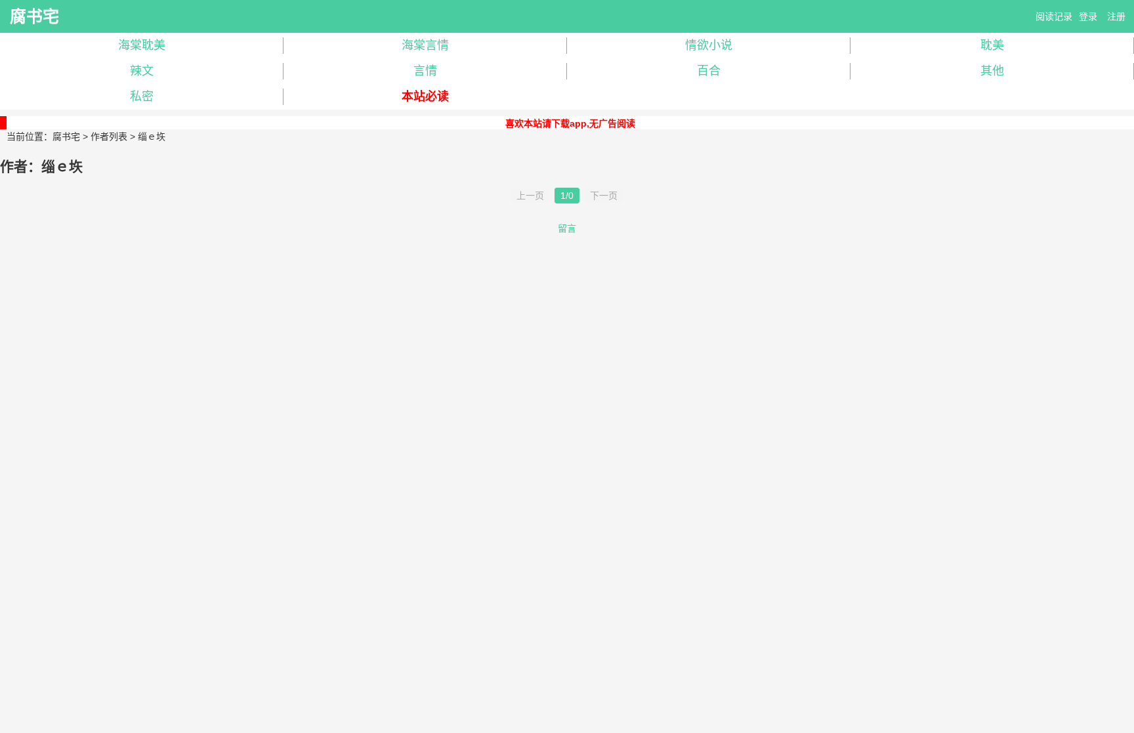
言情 (425, 70)
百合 (709, 70)
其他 (992, 70)
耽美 (992, 45)
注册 (1116, 16)
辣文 (142, 70)
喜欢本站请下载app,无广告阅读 (570, 123)
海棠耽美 (141, 45)
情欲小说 (708, 45)
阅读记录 (1054, 16)
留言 (567, 228)
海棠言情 (425, 45)
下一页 (604, 195)
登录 (1088, 16)
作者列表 (109, 136)
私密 (142, 96)
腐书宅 (34, 16)
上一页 (530, 195)
